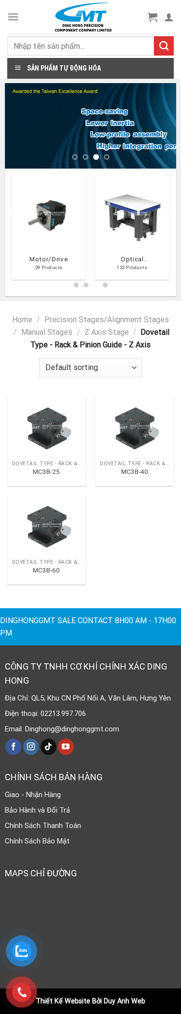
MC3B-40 (134, 471)
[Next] (169, 231)
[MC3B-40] (134, 426)
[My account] (169, 17)
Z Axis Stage (106, 332)
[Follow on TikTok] (48, 747)
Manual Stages (46, 332)
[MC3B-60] (46, 524)
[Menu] (13, 17)
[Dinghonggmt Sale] (83, 17)
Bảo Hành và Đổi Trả (37, 810)
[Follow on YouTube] (66, 747)
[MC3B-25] (46, 426)
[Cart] (152, 17)
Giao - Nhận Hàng (33, 794)
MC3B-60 (46, 570)
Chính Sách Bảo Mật (37, 841)
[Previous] (11, 231)
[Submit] (164, 46)
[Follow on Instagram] (31, 747)
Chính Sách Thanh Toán (43, 825)
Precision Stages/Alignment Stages (106, 319)
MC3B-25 (46, 471)
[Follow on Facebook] (13, 747)
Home (22, 319)
